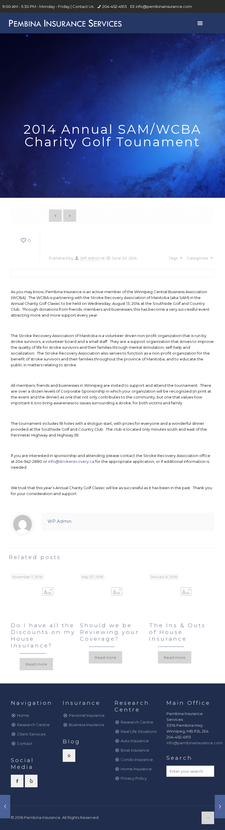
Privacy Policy (134, 778)
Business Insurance (86, 724)
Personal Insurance (87, 715)
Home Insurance (136, 769)
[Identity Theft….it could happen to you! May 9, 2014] (5, 806)
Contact (25, 743)
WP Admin (90, 258)
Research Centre (33, 724)
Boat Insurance (135, 750)
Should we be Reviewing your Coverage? (109, 632)
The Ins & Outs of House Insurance (177, 632)
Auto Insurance (135, 740)
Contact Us (82, 6)
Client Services (31, 734)
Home (23, 715)
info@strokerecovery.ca (71, 461)
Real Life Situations (138, 731)
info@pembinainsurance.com (164, 6)
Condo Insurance (137, 759)
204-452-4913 (114, 6)
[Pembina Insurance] (65, 23)
